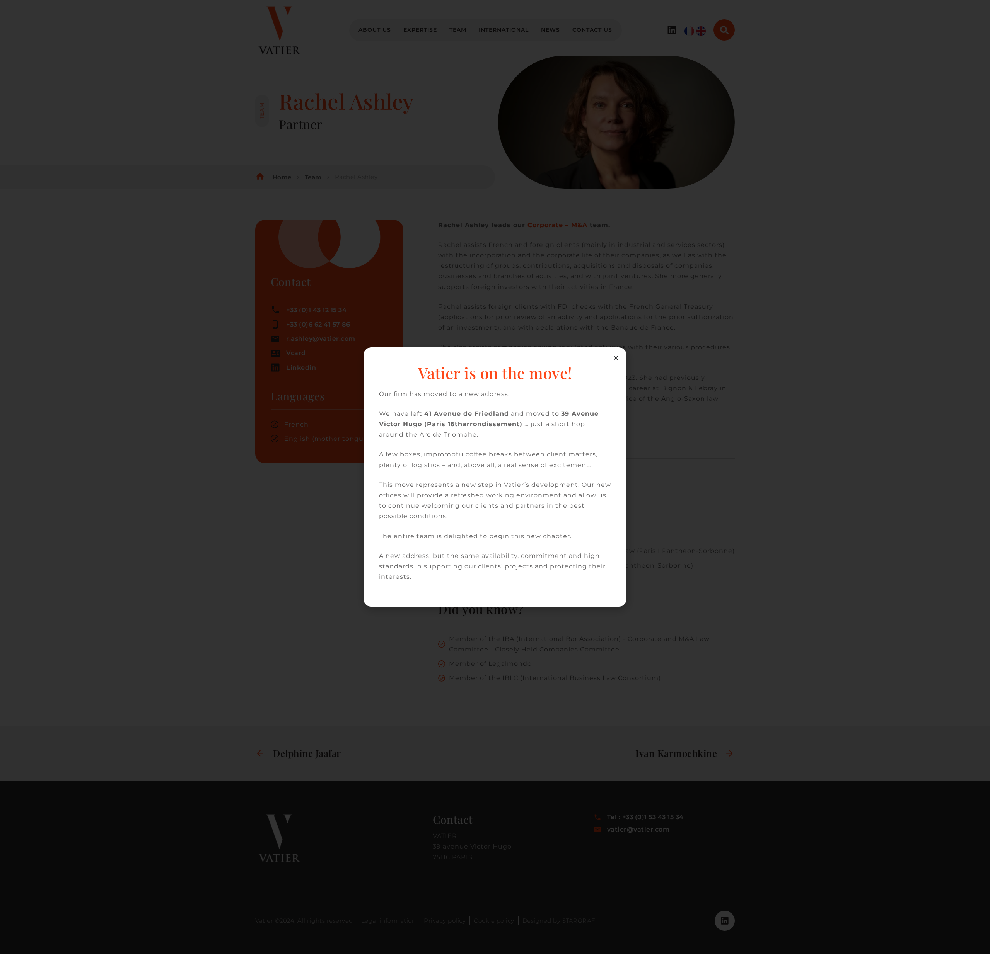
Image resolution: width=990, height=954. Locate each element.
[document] (495, 477)
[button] (616, 358)
